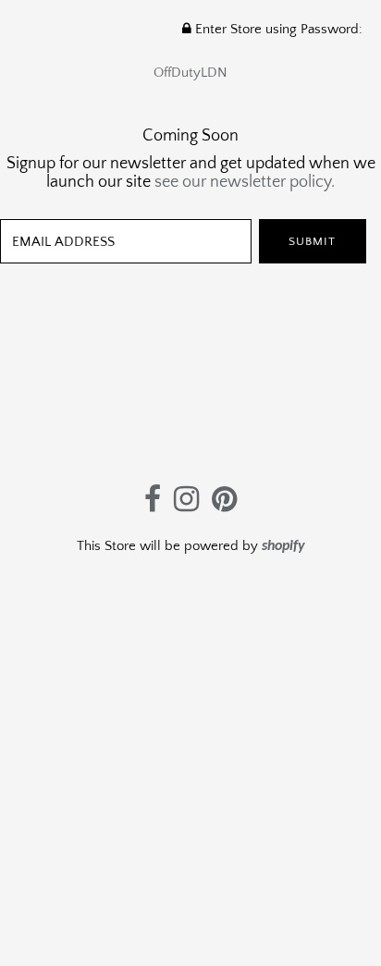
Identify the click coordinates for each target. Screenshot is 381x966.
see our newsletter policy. (244, 182)
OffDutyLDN (190, 72)
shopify (283, 546)
